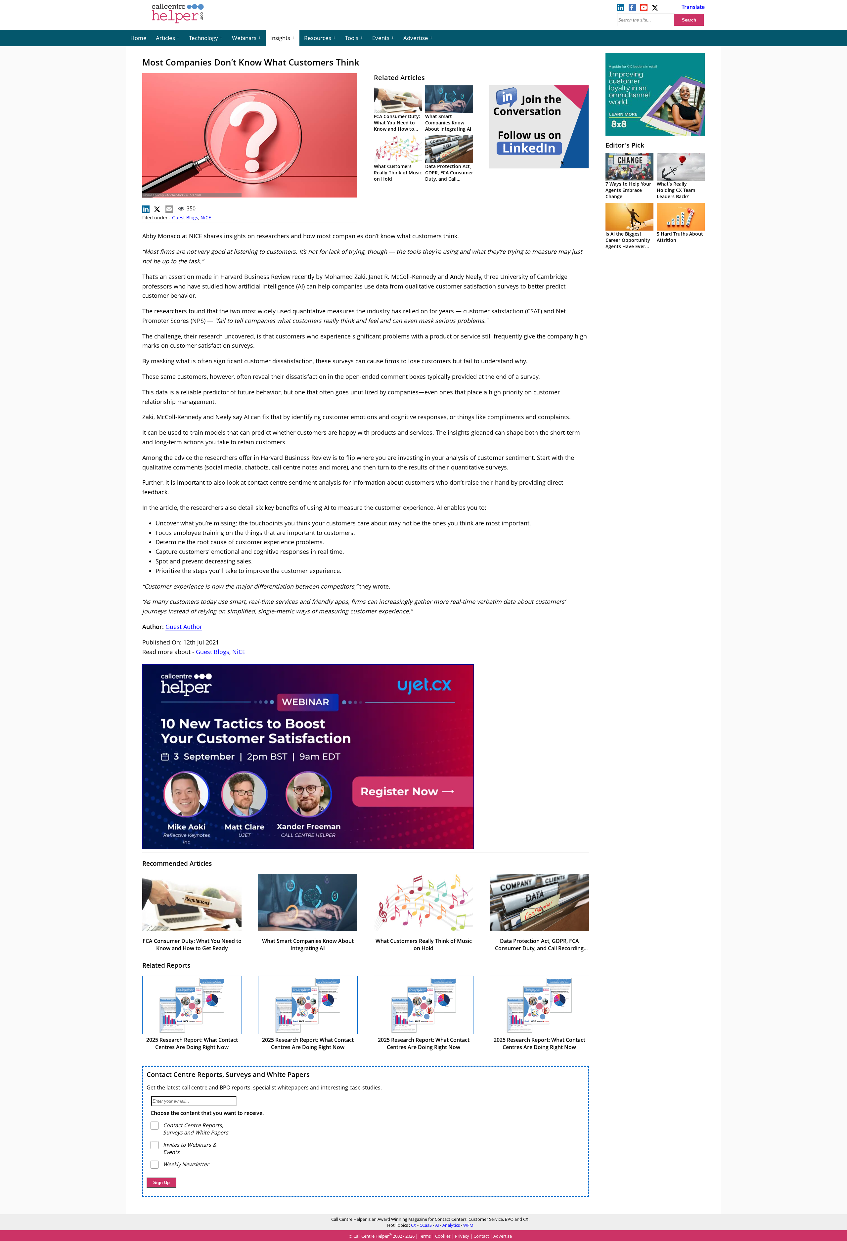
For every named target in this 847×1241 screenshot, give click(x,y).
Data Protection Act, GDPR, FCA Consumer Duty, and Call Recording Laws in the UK (449, 179)
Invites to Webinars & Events (189, 1148)
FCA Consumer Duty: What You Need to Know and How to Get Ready (397, 125)
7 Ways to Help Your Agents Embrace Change (628, 190)
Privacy (462, 1236)
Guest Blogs (185, 217)
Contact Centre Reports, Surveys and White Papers (228, 1074)
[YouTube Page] (643, 9)
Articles (165, 38)
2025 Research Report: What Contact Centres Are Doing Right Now (192, 1043)
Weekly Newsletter (186, 1164)
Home (138, 38)
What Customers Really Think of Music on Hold (398, 172)
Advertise (415, 38)
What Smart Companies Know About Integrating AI (448, 122)
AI (437, 1225)
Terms (425, 1236)
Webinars (244, 38)
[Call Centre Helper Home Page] (177, 23)
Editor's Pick (624, 145)
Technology (203, 38)
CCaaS (426, 1225)
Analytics (451, 1225)
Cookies (443, 1236)
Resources (317, 38)
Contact (481, 1236)
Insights (280, 38)
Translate (693, 7)
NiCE (206, 217)
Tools (351, 38)
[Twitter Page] (655, 9)
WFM (468, 1225)
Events (380, 38)
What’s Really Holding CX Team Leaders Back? (676, 190)
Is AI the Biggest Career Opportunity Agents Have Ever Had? (627, 243)
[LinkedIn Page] (620, 9)
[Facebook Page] (632, 9)
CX (413, 1225)
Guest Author (183, 627)
